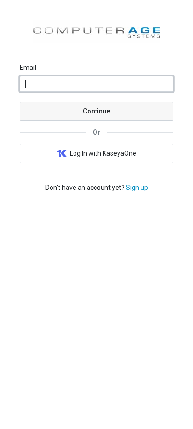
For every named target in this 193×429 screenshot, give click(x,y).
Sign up (137, 187)
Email (28, 67)
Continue (96, 111)
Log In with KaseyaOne (103, 153)
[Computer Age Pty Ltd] (96, 41)
